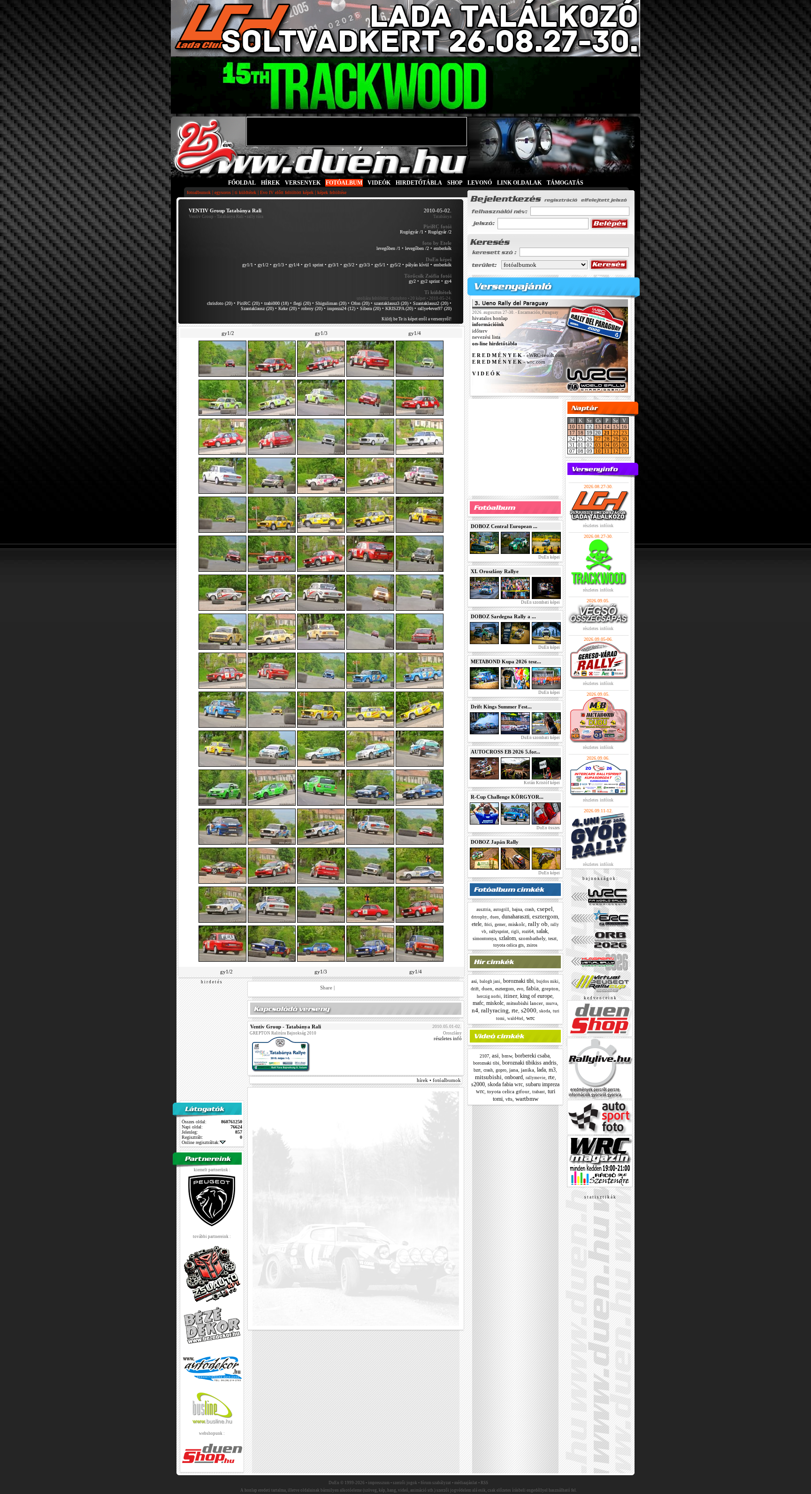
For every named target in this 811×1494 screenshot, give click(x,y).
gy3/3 (364, 264)
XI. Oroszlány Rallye (495, 571)
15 (616, 426)
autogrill (501, 909)
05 (616, 445)
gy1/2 (263, 264)
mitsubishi (488, 1077)
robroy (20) (311, 308)
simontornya (484, 938)
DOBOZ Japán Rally (495, 842)
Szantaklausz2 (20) (430, 303)
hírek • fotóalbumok (439, 1080)
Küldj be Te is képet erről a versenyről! (416, 319)
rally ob (538, 923)
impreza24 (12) (341, 308)
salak (542, 931)
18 (580, 433)
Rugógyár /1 (411, 231)
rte (515, 1010)
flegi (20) (302, 303)
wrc (530, 1017)
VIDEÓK (378, 182)
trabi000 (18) (276, 303)
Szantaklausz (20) (257, 308)
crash (529, 909)
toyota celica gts (508, 945)
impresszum (379, 1482)
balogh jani (490, 981)
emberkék (442, 248)
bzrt (477, 1070)
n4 (475, 1010)
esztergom (545, 916)
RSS (484, 1482)
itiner (510, 995)
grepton (550, 988)
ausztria (483, 909)
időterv (480, 331)
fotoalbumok (199, 192)
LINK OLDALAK (519, 182)
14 (607, 426)
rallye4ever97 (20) (434, 308)
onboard (514, 1077)
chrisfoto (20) (219, 303)
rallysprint (498, 931)
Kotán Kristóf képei (541, 782)
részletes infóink (598, 525)
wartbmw (526, 1098)
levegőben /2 (417, 248)
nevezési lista (486, 337)
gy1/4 (294, 264)
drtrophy (479, 917)
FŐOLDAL (242, 182)
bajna (517, 909)
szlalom (507, 938)
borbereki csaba (532, 1055)
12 (616, 451)
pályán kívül (417, 264)
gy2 (412, 281)
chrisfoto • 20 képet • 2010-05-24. (420, 298)
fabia (532, 988)
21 (607, 433)
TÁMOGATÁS (565, 182)
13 (598, 426)
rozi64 (528, 931)
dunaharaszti (515, 916)
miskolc (516, 924)
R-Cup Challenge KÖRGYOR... (507, 797)
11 (580, 426)
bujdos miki (547, 981)
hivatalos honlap (490, 318)
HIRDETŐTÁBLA (419, 182)
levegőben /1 (388, 248)
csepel (545, 908)
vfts (509, 1099)
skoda (544, 1011)
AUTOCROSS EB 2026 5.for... (505, 752)
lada (541, 1069)
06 (624, 445)
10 (572, 426)
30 (624, 439)
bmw (507, 1055)
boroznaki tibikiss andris (529, 1062)
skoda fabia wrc (505, 1084)
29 (616, 439)
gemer (500, 924)
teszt (552, 938)
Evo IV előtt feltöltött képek (287, 192)
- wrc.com (508, 362)
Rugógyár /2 (439, 231)
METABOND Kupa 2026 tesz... (506, 661)
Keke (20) (287, 308)
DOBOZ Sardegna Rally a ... (503, 616)
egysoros (222, 192)
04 (607, 445)
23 (624, 433)
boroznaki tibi (518, 981)
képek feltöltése (331, 192)
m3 (552, 1069)
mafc (478, 1003)
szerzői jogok (405, 1482)
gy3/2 (349, 264)
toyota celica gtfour (508, 1091)
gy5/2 (395, 264)
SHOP (454, 182)
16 (624, 426)
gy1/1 (247, 264)
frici (488, 924)
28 (607, 439)
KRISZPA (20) (399, 308)
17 (572, 433)
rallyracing (495, 1010)
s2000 (528, 1010)
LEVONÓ (480, 182)
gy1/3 (278, 264)
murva (551, 1003)
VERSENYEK (303, 182)
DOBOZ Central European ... (504, 526)
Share (326, 987)
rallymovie (535, 1077)
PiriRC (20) (248, 303)
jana (513, 1070)
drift (475, 988)
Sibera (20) (370, 308)
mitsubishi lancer (524, 1003)
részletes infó (448, 1038)
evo (520, 988)
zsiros (532, 945)
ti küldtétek (245, 192)
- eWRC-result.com (518, 355)
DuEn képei (548, 557)
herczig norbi (489, 996)
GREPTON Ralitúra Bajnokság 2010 (283, 1033)
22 (616, 433)
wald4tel (515, 1018)
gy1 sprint (313, 264)
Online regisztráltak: (201, 1142)
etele (477, 924)
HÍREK (270, 182)
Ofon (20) (360, 303)
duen (494, 917)
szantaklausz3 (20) (391, 303)
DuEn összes (548, 827)
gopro (501, 1070)
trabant (538, 1091)
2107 (484, 1055)
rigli (515, 931)
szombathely (532, 938)
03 (598, 445)
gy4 (447, 281)
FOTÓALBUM (344, 182)
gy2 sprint (430, 281)
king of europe (536, 996)
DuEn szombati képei (540, 602)
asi (474, 981)
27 (598, 439)
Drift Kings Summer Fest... (501, 706)
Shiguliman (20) (330, 303)
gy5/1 (380, 264)
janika (527, 1070)
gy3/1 (333, 264)
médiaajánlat (465, 1482)
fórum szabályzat (436, 1482)
